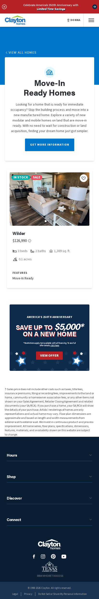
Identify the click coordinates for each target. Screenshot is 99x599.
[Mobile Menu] (91, 20)
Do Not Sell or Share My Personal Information (62, 594)
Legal (15, 594)
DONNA (75, 20)
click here (54, 345)
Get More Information (49, 145)
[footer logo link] (49, 544)
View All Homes (23, 52)
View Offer (49, 355)
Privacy (28, 594)
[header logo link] (15, 20)
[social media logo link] (34, 557)
